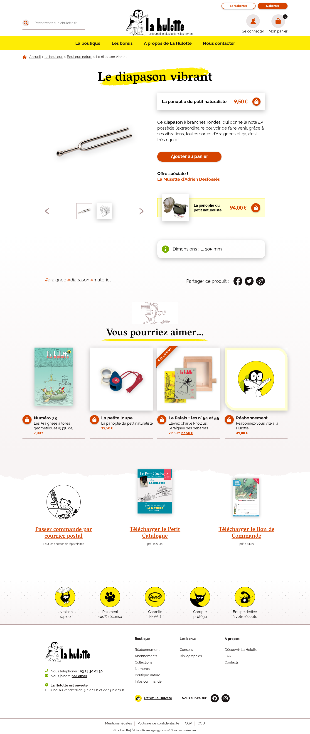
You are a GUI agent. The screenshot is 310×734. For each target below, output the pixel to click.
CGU (201, 723)
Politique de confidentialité (158, 723)
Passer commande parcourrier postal (63, 533)
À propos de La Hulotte (168, 43)
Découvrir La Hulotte (241, 650)
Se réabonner (238, 6)
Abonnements (146, 656)
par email (79, 676)
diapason (78, 280)
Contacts (232, 662)
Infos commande (148, 681)
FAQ (228, 656)
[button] (47, 211)
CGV (188, 723)
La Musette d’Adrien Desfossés (188, 179)
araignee (55, 280)
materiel (101, 280)
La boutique (87, 43)
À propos (232, 639)
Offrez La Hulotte (158, 698)
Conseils (186, 650)
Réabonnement (147, 650)
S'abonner (272, 6)
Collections (143, 662)
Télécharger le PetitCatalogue (155, 533)
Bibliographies (191, 656)
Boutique (142, 639)
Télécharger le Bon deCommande (246, 533)
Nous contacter (219, 43)
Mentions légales (118, 723)
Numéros (142, 669)
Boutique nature (147, 675)
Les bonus (122, 43)
